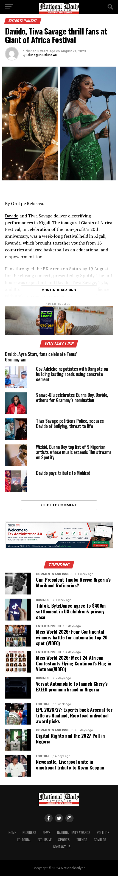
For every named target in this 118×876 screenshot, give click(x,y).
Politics (103, 832)
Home (12, 832)
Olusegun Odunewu (41, 55)
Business (29, 832)
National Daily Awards (73, 832)
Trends (81, 839)
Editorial (24, 839)
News (46, 832)
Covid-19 (100, 839)
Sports (64, 839)
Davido (11, 216)
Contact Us (62, 846)
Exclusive (45, 839)
